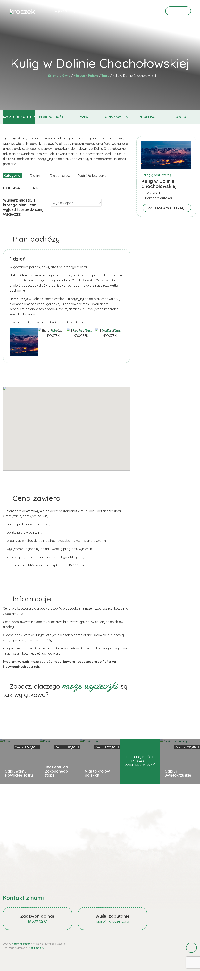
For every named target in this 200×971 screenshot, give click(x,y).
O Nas (141, 11)
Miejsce (79, 76)
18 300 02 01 (38, 921)
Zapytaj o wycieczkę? (166, 208)
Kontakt (178, 11)
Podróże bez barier (93, 175)
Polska (93, 76)
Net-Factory (36, 947)
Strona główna (59, 76)
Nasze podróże (123, 11)
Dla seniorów (60, 175)
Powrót (181, 117)
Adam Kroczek (21, 943)
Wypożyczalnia (81, 11)
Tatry (105, 76)
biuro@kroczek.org (112, 921)
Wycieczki (61, 11)
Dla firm (36, 175)
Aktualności (102, 11)
